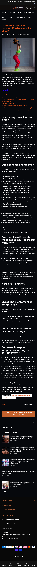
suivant (31, 404)
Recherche (18, 565)
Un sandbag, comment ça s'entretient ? (15, 106)
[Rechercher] (6, 8)
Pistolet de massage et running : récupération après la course (21, 437)
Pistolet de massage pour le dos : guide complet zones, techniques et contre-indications (22, 449)
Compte (26, 565)
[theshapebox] (18, 7)
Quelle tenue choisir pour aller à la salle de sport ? (22, 483)
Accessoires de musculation (21, 396)
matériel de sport (9, 398)
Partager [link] (6, 404)
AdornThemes (19, 556)
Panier (33, 565)
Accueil (4, 12)
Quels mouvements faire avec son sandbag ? (17, 108)
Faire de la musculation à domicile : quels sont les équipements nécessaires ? (22, 461)
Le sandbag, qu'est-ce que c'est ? (13, 95)
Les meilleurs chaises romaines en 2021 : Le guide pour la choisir (18, 472)
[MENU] (3, 8)
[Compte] (27, 8)
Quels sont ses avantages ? (11, 97)
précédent (24, 404)
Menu (10, 565)
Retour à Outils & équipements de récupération (19, 414)
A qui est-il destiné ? (8, 103)
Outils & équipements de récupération (22, 12)
